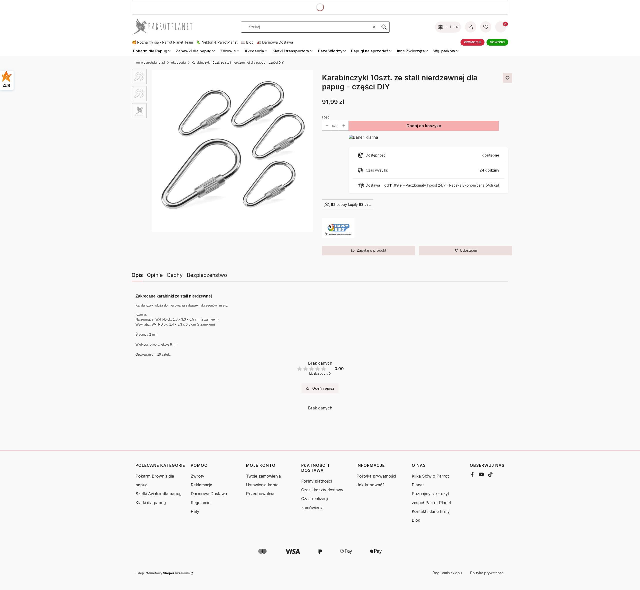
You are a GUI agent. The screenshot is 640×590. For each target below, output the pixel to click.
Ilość (326, 117)
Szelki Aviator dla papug (159, 493)
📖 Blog (247, 42)
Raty (195, 511)
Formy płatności (316, 481)
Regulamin (200, 502)
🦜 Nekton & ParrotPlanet (217, 42)
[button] (384, 27)
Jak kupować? (370, 484)
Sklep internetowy (163, 573)
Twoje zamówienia (263, 476)
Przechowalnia (260, 493)
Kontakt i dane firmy (431, 511)
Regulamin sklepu (447, 573)
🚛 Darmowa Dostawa (275, 42)
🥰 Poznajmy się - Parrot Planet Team (162, 42)
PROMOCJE (472, 42)
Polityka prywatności (376, 476)
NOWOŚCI (497, 42)
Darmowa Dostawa (209, 493)
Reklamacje (201, 484)
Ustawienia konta (262, 484)
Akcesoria (178, 62)
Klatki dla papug (151, 502)
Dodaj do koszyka (423, 125)
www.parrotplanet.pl (150, 62)
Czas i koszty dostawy (322, 489)
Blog (416, 520)
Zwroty (197, 476)
